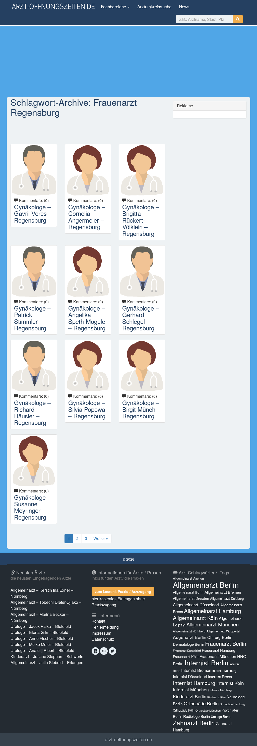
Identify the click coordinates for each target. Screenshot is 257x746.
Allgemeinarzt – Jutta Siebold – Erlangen (47, 662)
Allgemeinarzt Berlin (206, 584)
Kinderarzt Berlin (189, 696)
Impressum (101, 633)
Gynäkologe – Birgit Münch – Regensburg (141, 409)
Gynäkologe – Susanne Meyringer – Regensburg (32, 507)
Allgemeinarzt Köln (195, 617)
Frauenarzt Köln (186, 656)
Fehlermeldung (105, 627)
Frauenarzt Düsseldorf (187, 651)
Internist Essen (220, 676)
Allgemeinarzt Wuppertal (223, 631)
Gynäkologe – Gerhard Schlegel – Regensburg (140, 318)
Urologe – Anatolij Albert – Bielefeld (42, 650)
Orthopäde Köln (184, 710)
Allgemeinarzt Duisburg (227, 598)
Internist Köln (230, 682)
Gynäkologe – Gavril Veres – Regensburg (33, 213)
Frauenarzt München (218, 656)
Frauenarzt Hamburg (218, 650)
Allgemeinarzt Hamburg (212, 611)
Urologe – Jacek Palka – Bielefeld (41, 626)
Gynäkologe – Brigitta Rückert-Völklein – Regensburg (140, 220)
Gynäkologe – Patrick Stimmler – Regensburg (32, 318)
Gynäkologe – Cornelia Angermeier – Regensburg (86, 216)
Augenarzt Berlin (189, 637)
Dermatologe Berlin (188, 644)
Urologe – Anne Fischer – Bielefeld (42, 638)
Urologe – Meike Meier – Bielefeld (41, 644)
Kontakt (98, 621)
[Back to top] (245, 737)
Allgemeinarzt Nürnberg (189, 631)
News (184, 6)
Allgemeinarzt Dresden (191, 598)
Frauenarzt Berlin (225, 643)
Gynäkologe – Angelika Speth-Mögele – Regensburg (86, 318)
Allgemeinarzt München (212, 624)
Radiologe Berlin (196, 716)
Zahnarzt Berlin (194, 722)
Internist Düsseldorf (190, 676)
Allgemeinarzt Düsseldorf (196, 605)
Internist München (191, 689)
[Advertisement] (128, 61)
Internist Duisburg (224, 670)
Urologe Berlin (221, 716)
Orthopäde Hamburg (232, 704)
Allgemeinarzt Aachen (188, 578)
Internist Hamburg (194, 682)
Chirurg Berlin (219, 637)
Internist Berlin (206, 662)
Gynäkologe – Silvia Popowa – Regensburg (86, 409)
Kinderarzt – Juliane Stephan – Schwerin (47, 656)
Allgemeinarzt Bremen (223, 592)
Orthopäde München (208, 710)
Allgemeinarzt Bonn (188, 592)
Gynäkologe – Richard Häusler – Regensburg (32, 412)
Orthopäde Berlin (201, 703)
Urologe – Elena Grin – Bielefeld (39, 632)
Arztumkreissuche (154, 6)
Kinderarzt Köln (216, 697)
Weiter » (100, 538)
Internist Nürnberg (221, 690)
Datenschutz (103, 639)
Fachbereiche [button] (113, 6)
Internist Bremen (196, 670)
